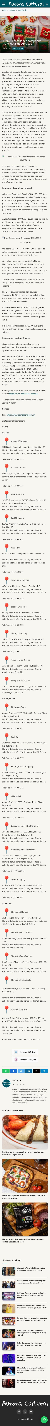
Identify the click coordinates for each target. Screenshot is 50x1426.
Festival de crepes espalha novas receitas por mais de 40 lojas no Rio (23, 1153)
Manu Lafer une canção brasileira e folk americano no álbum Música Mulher (31, 1370)
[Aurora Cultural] (26, 4)
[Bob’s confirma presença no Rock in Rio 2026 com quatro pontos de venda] (8, 1296)
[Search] (46, 3)
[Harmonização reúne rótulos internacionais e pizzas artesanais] (25, 1176)
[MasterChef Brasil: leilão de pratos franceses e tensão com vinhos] (8, 1271)
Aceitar (7, 1422)
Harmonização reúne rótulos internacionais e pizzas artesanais (23, 1196)
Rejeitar (17, 1422)
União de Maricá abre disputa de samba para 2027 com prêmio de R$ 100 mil (31, 1332)
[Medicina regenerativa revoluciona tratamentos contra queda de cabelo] (8, 1308)
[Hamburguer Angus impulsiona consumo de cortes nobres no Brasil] (25, 1219)
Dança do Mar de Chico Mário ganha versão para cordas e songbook (31, 1281)
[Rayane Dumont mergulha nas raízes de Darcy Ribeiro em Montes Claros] (8, 1321)
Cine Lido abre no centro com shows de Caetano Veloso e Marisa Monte (32, 1381)
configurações (29, 1416)
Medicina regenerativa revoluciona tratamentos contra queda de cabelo (32, 1306)
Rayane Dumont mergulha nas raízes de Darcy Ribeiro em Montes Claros (32, 1319)
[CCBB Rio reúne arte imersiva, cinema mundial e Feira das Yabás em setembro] (8, 1358)
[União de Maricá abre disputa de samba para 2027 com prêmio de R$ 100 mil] (8, 1333)
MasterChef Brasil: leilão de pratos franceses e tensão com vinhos (31, 1269)
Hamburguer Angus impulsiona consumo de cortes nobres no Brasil (22, 1240)
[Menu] (3, 3)
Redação (16, 1080)
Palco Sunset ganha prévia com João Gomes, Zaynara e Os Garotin (32, 1344)
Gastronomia (18, 48)
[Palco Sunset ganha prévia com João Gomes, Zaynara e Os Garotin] (8, 1346)
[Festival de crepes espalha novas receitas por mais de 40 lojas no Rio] (25, 1132)
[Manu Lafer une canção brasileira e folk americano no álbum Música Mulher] (8, 1371)
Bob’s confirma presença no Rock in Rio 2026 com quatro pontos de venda (31, 1295)
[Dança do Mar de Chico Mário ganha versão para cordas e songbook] (8, 1283)
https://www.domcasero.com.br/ (23, 393)
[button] (44, 1419)
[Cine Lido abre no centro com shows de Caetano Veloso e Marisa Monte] (8, 1383)
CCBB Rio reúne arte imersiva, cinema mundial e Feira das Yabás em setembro (32, 1357)
